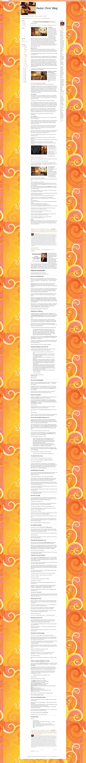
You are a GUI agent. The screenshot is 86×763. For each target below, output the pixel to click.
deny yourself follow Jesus (48, 230)
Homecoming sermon (52, 731)
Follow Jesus (55, 230)
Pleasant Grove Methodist (48, 732)
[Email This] (51, 229)
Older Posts (55, 749)
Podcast (24, 22)
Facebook (24, 24)
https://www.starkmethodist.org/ (37, 18)
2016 (24, 80)
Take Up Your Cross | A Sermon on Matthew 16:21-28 (43, 25)
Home (42, 749)
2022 (24, 72)
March (25, 64)
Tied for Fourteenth (39, 733)
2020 (24, 75)
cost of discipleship (41, 230)
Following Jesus (46, 731)
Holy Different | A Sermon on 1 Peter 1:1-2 (26, 55)
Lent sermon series (38, 231)
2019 (24, 76)
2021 (24, 74)
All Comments (25, 41)
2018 (24, 78)
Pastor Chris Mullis (50, 231)
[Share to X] (52, 229)
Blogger (57, 756)
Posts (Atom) (37, 751)
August (25, 47)
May (24, 61)
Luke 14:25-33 (36, 732)
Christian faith (35, 731)
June (25, 60)
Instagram (24, 23)
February (25, 65)
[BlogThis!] (51, 229)
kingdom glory (33, 231)
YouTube (24, 25)
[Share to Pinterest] (54, 229)
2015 (24, 82)
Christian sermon (35, 230)
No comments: (47, 730)
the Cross (34, 733)
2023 (24, 71)
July (24, 58)
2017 (24, 79)
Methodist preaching (41, 732)
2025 (24, 68)
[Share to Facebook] (53, 229)
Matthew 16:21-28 (44, 231)
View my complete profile (61, 120)
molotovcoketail (49, 756)
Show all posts (51, 21)
